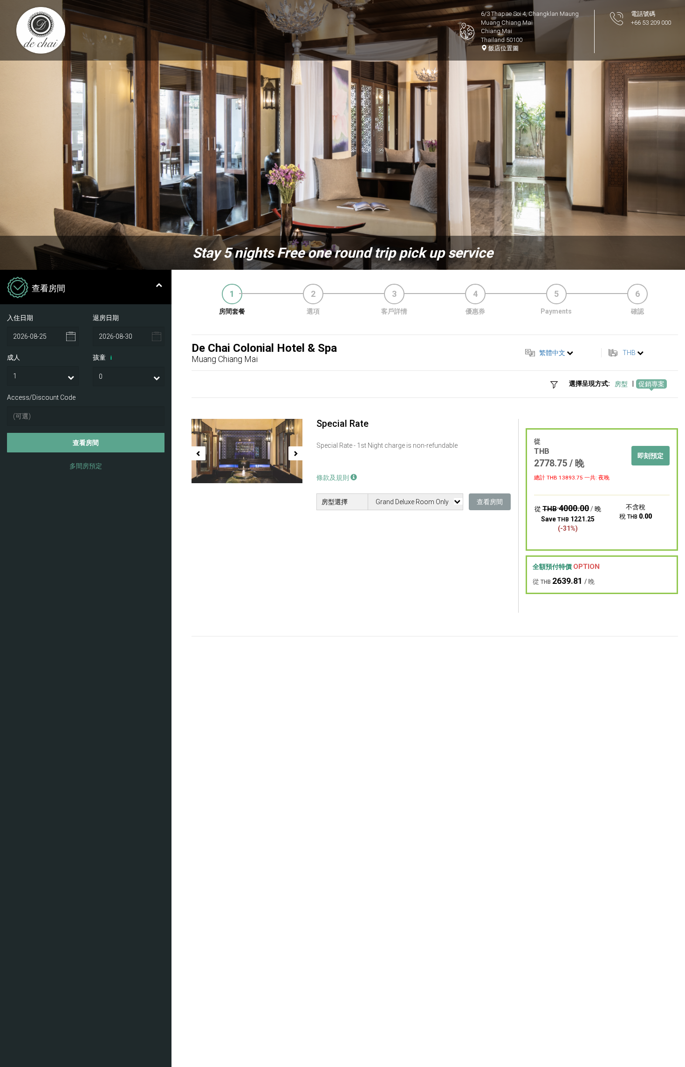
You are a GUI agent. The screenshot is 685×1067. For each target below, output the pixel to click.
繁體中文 (552, 352)
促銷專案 (651, 384)
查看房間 (86, 443)
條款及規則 (333, 477)
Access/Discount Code (41, 397)
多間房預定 (85, 466)
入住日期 (20, 317)
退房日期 (106, 317)
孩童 (102, 357)
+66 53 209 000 (651, 22)
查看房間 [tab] (48, 288)
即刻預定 (650, 455)
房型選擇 (335, 502)
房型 (621, 384)
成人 (13, 357)
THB (629, 352)
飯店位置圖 (503, 48)
